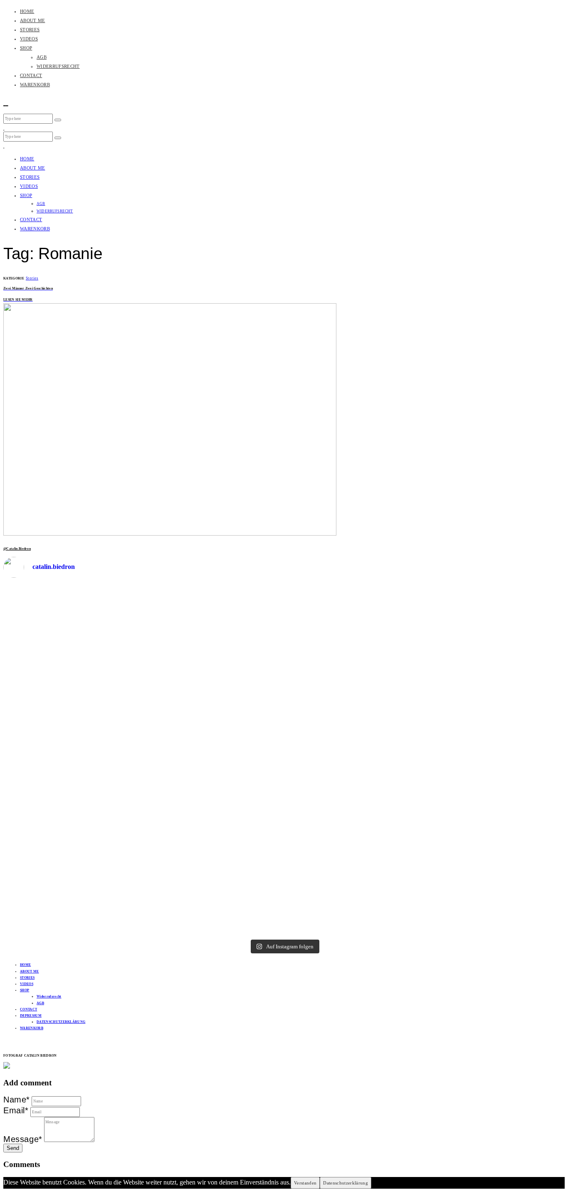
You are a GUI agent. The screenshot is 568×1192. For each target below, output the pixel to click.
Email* (16, 1110)
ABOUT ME (32, 20)
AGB (42, 57)
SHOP (26, 47)
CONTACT (31, 75)
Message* (22, 1139)
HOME (27, 11)
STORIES (30, 29)
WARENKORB (35, 84)
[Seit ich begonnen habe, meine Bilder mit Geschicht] (518, 760)
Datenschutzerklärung (345, 1182)
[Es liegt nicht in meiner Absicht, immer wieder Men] (331, 745)
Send (13, 1148)
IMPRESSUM (31, 1015)
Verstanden (305, 1182)
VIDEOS (29, 38)
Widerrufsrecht (49, 996)
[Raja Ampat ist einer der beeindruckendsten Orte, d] (237, 708)
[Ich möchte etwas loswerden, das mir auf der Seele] (49, 753)
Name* (16, 1099)
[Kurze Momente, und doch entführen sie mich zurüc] (143, 640)
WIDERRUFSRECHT (58, 66)
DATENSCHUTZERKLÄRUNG (61, 1022)
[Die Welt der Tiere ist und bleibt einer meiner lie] (425, 670)
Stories (32, 278)
